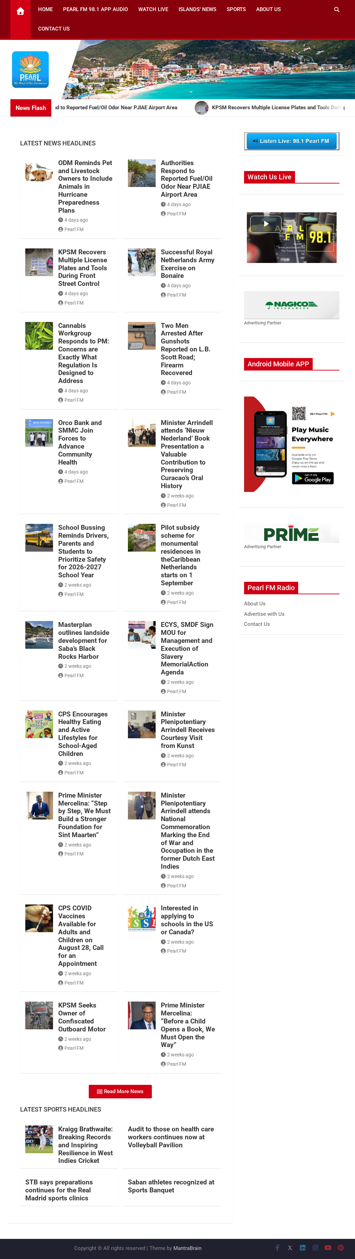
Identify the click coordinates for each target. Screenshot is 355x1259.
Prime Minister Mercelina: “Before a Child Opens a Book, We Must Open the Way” (188, 1025)
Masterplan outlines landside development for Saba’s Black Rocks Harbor (83, 640)
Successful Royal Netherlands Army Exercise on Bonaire (188, 264)
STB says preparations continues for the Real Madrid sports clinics (59, 1190)
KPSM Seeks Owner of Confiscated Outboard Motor (82, 1017)
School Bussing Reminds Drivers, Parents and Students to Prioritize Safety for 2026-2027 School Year (83, 551)
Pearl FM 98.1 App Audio (95, 9)
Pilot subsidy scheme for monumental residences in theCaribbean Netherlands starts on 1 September (181, 555)
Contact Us (54, 29)
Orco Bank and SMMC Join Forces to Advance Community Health (80, 442)
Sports (236, 9)
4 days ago (76, 220)
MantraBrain (187, 1248)
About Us (268, 9)
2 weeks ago (180, 496)
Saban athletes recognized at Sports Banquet (171, 1186)
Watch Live (153, 9)
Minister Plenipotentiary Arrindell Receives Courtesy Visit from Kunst (188, 730)
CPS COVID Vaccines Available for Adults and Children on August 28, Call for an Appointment (81, 936)
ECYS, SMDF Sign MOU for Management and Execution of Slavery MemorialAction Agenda (187, 648)
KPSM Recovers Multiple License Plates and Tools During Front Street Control (82, 268)
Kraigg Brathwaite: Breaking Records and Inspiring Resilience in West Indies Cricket (85, 1145)
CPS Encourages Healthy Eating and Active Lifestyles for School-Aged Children (83, 734)
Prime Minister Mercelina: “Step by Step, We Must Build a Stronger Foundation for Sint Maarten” (84, 815)
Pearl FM (74, 229)
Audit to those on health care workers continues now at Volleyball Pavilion (171, 1137)
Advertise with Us (264, 614)
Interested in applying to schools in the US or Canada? (187, 920)
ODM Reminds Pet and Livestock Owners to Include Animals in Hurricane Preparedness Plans (85, 186)
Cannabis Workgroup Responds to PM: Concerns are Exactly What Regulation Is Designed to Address (83, 353)
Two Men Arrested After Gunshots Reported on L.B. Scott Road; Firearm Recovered (186, 349)
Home (45, 9)
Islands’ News (197, 9)
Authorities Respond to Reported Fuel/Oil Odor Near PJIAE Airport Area (187, 178)
